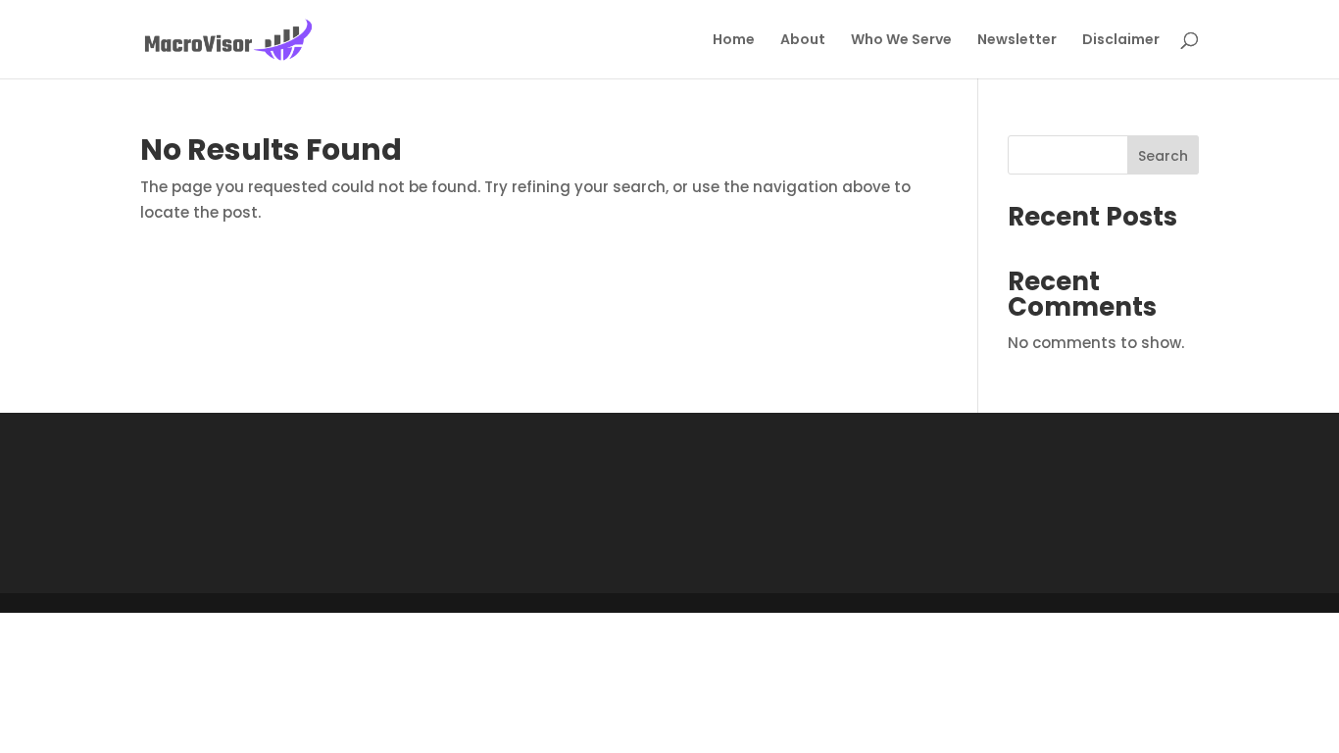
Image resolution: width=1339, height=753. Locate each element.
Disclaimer (1121, 40)
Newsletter (1017, 40)
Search (1163, 156)
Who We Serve (901, 40)
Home (734, 40)
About (802, 40)
